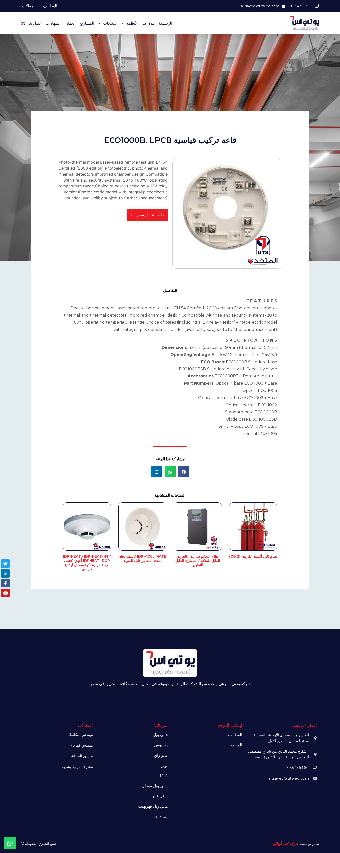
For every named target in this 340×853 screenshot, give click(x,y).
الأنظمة (132, 23)
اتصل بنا (35, 23)
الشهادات (53, 23)
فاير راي (161, 755)
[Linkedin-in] (5, 573)
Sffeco (161, 816)
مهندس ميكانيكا (80, 734)
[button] (183, 471)
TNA (163, 775)
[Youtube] (5, 593)
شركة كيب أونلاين (285, 843)
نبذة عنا (148, 23)
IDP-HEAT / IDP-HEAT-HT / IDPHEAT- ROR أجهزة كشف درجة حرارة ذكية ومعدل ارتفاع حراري (87, 562)
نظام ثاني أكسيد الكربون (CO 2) (253, 556)
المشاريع (87, 23)
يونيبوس (161, 745)
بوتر (164, 765)
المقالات (29, 6)
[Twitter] (5, 563)
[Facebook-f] (5, 583)
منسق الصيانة (82, 756)
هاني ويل (160, 734)
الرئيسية (165, 23)
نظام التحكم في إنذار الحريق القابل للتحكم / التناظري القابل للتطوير (197, 560)
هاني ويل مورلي (154, 786)
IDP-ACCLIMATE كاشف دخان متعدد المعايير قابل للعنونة (142, 558)
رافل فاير (160, 796)
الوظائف (50, 6)
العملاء (70, 23)
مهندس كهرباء (82, 745)
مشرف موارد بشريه (77, 766)
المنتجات (110, 23)
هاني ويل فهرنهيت (153, 806)
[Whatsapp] (10, 843)
